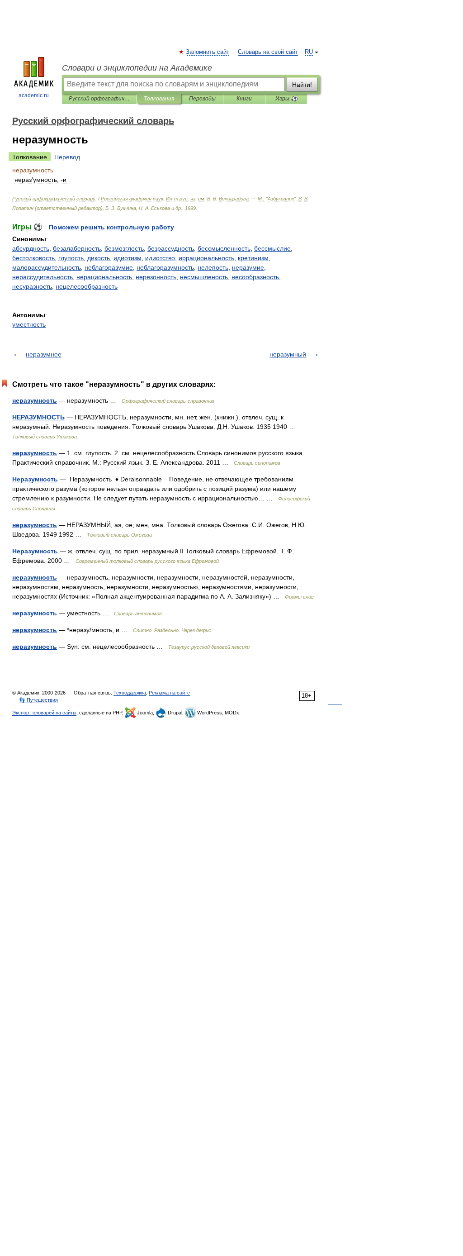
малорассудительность (46, 267)
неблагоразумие (109, 267)
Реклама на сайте (169, 692)
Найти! (302, 84)
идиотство (160, 258)
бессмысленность (224, 248)
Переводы (202, 98)
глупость (71, 258)
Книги (244, 98)
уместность (29, 324)
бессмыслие (272, 248)
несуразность (32, 286)
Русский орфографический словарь (99, 98)
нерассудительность (42, 277)
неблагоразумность (165, 267)
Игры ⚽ (286, 98)
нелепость (213, 267)
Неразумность (35, 479)
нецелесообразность (87, 286)
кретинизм (253, 258)
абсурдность (30, 248)
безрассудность (170, 248)
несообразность (255, 277)
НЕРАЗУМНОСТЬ (38, 417)
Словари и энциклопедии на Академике (137, 67)
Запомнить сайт (208, 52)
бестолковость (33, 258)
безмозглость (124, 248)
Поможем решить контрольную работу (111, 227)
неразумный (287, 354)
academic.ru (34, 95)
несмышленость (204, 277)
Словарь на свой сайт (268, 52)
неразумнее (43, 354)
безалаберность (77, 248)
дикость (98, 258)
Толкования (159, 98)
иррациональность (206, 258)
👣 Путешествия (38, 700)
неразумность (34, 400)
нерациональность (104, 277)
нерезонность (156, 277)
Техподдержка (129, 692)
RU (309, 52)
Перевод (67, 157)
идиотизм (127, 258)
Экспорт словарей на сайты (44, 712)
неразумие (248, 267)
